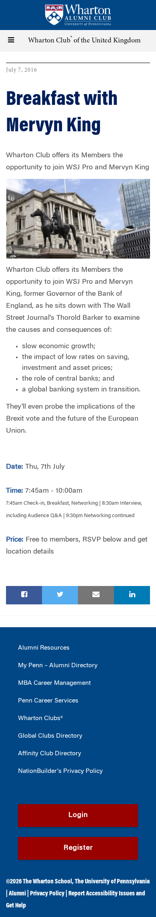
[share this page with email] (96, 595)
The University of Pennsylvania (112, 882)
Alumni (17, 894)
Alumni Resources (44, 648)
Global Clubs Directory (50, 736)
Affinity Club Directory (49, 753)
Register (78, 848)
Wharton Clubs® (40, 718)
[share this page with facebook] (24, 595)
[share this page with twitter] (60, 595)
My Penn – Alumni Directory (58, 665)
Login (78, 815)
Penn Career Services (48, 701)
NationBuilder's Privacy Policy (60, 771)
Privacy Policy (47, 894)
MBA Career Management (54, 683)
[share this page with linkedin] (132, 595)
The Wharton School (47, 882)
